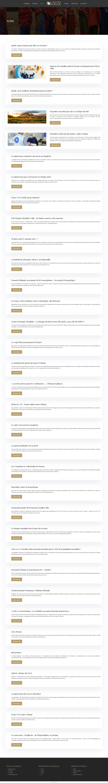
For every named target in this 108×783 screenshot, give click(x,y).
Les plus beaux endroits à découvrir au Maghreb (31, 156)
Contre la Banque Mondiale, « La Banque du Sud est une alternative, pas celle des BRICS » (48, 321)
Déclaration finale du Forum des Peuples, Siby (30, 507)
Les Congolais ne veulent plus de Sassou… (28, 466)
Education (74, 3)
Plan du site (54, 782)
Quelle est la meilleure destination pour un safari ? (32, 90)
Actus (42, 3)
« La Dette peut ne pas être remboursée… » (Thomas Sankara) (36, 383)
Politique (83, 3)
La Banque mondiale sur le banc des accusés (29, 528)
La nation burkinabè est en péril (24, 445)
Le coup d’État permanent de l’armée (26, 342)
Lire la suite (16, 55)
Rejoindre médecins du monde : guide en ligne (69, 134)
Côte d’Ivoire (16, 632)
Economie (26, 3)
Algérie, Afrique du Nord (21, 673)
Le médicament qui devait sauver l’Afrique (28, 363)
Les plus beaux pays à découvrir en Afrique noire (31, 177)
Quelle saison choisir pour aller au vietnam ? (29, 45)
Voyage (66, 3)
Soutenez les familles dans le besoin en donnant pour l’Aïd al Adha (74, 67)
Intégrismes (16, 652)
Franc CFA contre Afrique (21, 714)
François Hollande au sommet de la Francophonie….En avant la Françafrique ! (43, 280)
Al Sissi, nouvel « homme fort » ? (24, 239)
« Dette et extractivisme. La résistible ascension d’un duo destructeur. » (40, 611)
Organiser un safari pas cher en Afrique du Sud (69, 111)
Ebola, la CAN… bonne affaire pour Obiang (28, 404)
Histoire (34, 3)
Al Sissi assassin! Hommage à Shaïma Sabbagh (30, 590)
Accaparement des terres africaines (26, 694)
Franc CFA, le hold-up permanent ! (25, 197)
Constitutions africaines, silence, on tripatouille (30, 259)
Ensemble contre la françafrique (24, 487)
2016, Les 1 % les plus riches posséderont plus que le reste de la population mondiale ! (46, 549)
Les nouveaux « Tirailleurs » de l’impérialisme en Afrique (34, 735)
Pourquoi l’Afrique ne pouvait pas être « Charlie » (31, 569)
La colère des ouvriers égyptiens (24, 425)
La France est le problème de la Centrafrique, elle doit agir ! (36, 301)
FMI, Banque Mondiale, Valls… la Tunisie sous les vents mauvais (37, 218)
